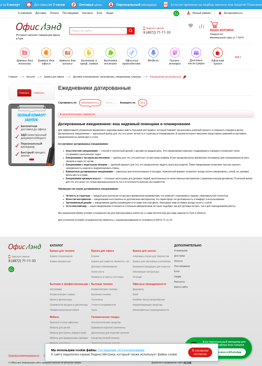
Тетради (137, 277)
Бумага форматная (60, 261)
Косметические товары (62, 294)
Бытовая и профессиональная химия (73, 284)
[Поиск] (130, 31)
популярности (89, 102)
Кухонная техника (101, 294)
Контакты (87, 13)
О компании (25, 13)
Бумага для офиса (102, 250)
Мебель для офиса (60, 343)
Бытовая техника (102, 284)
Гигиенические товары (105, 317)
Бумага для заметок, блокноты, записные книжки (117, 261)
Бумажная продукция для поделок (151, 266)
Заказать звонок (155, 28)
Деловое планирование (104, 266)
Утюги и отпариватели (103, 304)
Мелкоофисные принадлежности (151, 310)
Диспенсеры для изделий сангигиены (111, 332)
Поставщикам (70, 13)
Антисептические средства (106, 322)
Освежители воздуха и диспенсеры (69, 304)
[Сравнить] (202, 31)
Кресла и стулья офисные (64, 322)
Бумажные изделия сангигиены (108, 327)
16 (141, 102)
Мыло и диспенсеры (61, 299)
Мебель (54, 317)
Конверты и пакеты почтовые (107, 277)
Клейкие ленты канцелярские (149, 299)
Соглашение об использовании (121, 350)
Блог (99, 13)
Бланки (95, 256)
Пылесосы (97, 299)
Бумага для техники (62, 250)
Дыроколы (138, 289)
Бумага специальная (61, 256)
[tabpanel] (31, 135)
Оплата (54, 13)
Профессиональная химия (64, 310)
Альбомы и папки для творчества (151, 256)
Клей (135, 294)
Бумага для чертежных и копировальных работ (158, 261)
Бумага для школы (144, 250)
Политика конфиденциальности (23, 355)
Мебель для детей (60, 327)
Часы (94, 310)
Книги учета (97, 271)
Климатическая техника (104, 289)
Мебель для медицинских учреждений (70, 338)
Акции (109, 13)
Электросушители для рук (105, 343)
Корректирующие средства (147, 304)
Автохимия (56, 289)
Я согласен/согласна (200, 352)
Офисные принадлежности (149, 284)
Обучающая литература (146, 271)
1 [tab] (31, 159)
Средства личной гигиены (105, 338)
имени (109, 102)
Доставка (40, 13)
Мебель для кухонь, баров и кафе (68, 332)
